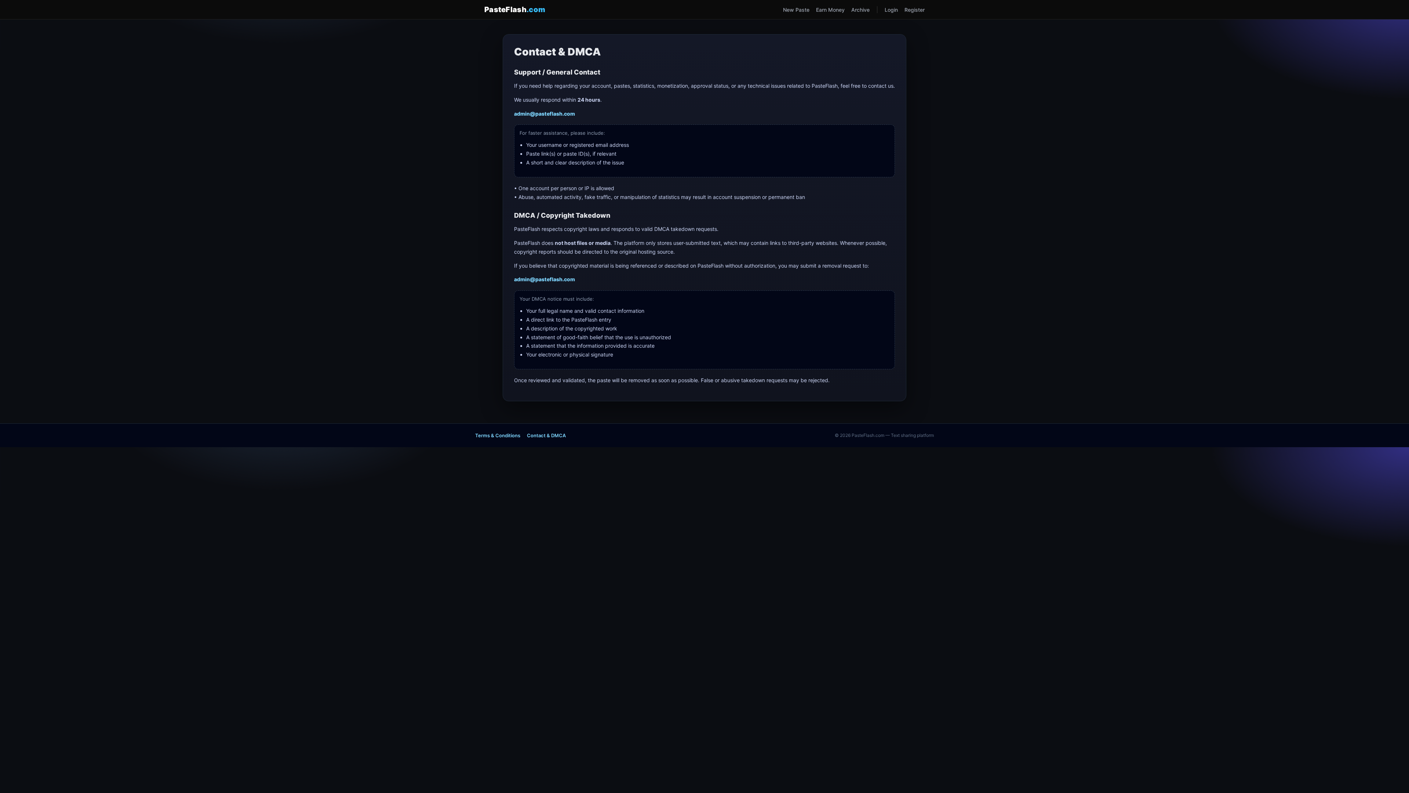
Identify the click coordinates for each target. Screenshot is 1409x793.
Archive (860, 10)
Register (914, 10)
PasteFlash (514, 9)
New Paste (796, 10)
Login (891, 10)
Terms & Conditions (497, 435)
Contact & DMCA (546, 435)
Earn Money (830, 10)
